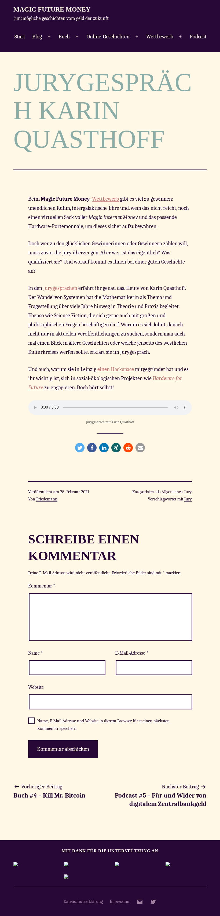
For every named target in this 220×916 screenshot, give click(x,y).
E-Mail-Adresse (131, 653)
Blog (37, 37)
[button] (80, 447)
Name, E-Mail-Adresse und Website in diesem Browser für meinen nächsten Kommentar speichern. (103, 725)
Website (36, 687)
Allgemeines (172, 491)
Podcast (198, 37)
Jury (188, 491)
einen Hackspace (115, 369)
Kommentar (41, 586)
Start (19, 37)
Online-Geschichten (108, 37)
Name (35, 653)
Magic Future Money (51, 9)
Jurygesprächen (60, 288)
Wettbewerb (159, 37)
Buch (64, 37)
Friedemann (46, 499)
